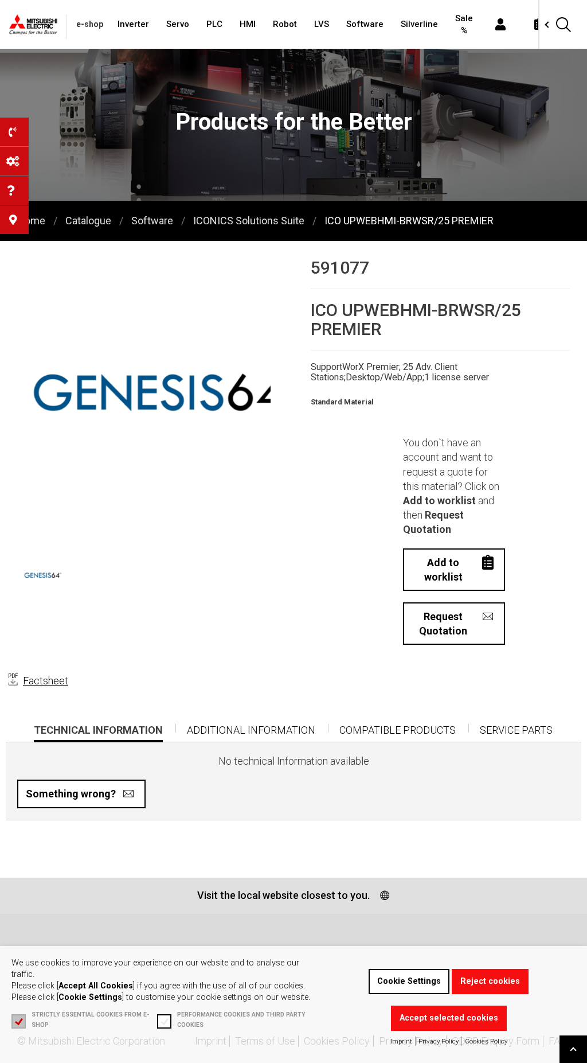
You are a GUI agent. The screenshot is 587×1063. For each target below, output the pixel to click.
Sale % (464, 24)
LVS (321, 24)
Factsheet (45, 681)
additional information (251, 730)
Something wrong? (71, 794)
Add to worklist (443, 569)
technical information (98, 733)
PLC (214, 24)
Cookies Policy (486, 1041)
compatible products (397, 730)
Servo (177, 24)
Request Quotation (443, 623)
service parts (516, 730)
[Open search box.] (563, 24)
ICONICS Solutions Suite (248, 221)
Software (364, 24)
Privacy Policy (438, 1041)
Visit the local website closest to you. (283, 895)
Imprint (401, 1041)
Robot (285, 24)
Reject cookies (490, 981)
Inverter (133, 24)
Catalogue (88, 221)
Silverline (419, 24)
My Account (500, 24)
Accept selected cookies (449, 1018)
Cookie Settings (409, 981)
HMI (248, 24)
